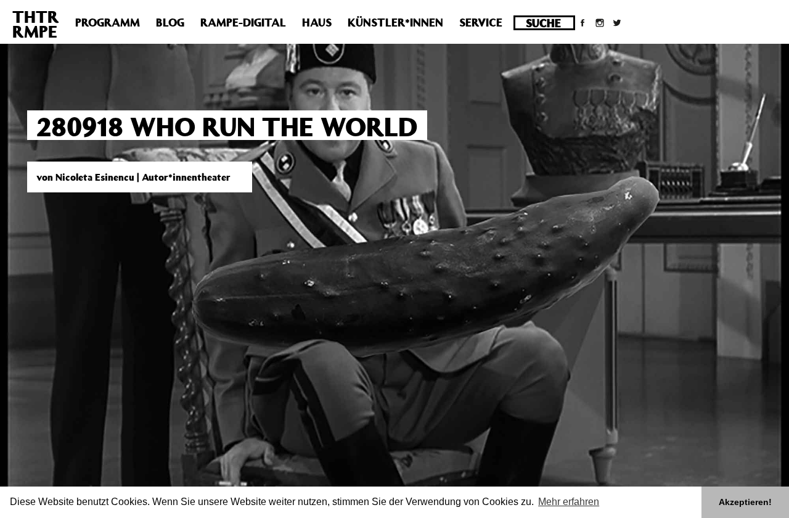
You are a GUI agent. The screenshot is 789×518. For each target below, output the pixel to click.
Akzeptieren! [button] (745, 502)
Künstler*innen (395, 22)
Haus (317, 22)
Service (480, 22)
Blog (170, 22)
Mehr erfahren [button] (568, 501)
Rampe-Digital (243, 22)
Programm (107, 22)
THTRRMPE (35, 24)
